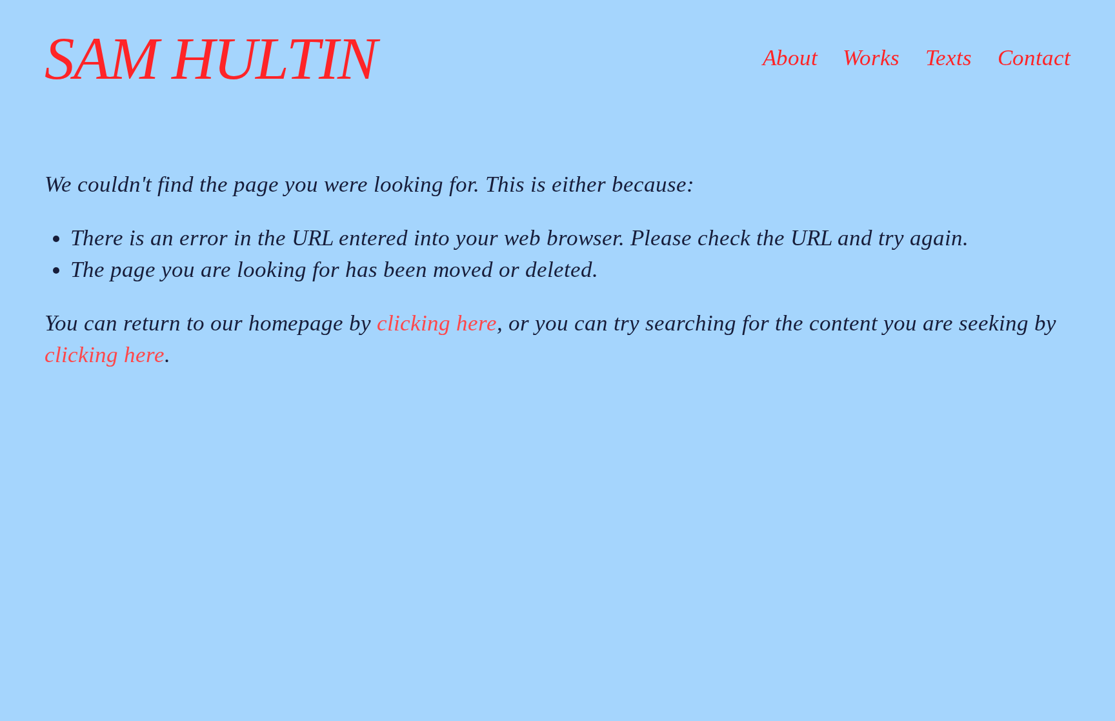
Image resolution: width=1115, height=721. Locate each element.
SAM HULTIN (210, 58)
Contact (1034, 57)
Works (871, 57)
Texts (948, 57)
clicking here (437, 323)
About (790, 57)
